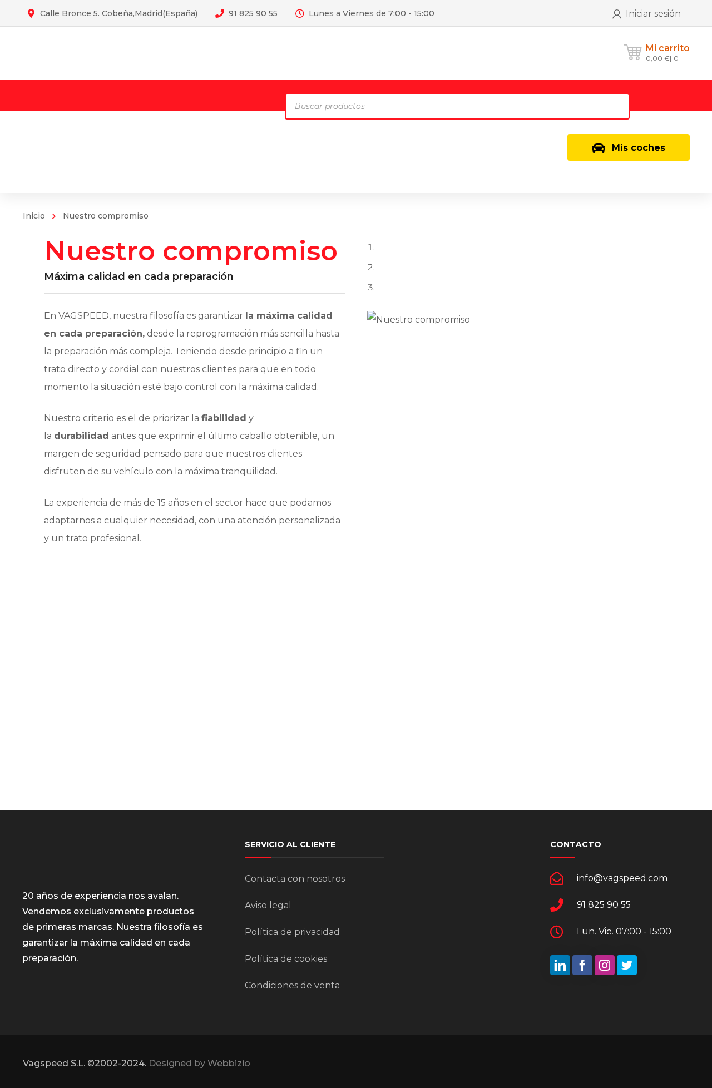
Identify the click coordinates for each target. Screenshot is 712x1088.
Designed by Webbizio (199, 1063)
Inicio (34, 216)
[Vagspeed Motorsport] (133, 53)
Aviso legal (268, 905)
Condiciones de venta (292, 985)
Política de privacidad (292, 932)
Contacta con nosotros (295, 878)
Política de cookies (286, 958)
